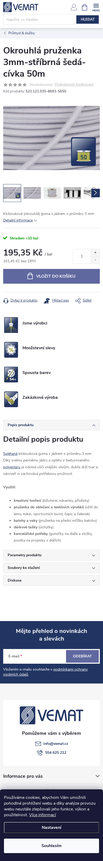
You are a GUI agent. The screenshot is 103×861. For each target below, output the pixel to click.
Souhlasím (51, 846)
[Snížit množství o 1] (95, 259)
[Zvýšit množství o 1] (95, 252)
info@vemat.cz (55, 743)
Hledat (88, 19)
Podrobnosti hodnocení (74, 84)
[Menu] (96, 7)
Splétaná (10, 453)
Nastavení (51, 827)
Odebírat (82, 656)
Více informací (42, 815)
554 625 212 (55, 752)
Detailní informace (18, 220)
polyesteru (11, 467)
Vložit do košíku (56, 276)
